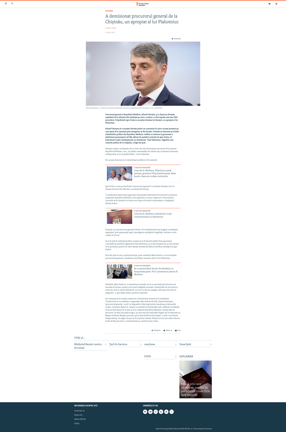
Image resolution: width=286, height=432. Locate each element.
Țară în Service (118, 344)
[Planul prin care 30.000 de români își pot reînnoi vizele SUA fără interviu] (195, 379)
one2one (149, 344)
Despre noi (78, 415)
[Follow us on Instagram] (156, 412)
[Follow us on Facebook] (145, 412)
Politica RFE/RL (80, 419)
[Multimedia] (269, 3)
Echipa (76, 424)
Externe (109, 11)
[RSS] (161, 412)
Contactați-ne (79, 411)
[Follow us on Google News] (166, 412)
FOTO (147, 356)
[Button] (176, 38)
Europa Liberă (110, 28)
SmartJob (185, 344)
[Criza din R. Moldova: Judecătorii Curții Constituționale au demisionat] (119, 217)
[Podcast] (276, 3)
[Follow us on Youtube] (150, 412)
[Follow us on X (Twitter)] (171, 412)
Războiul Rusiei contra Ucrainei (88, 346)
